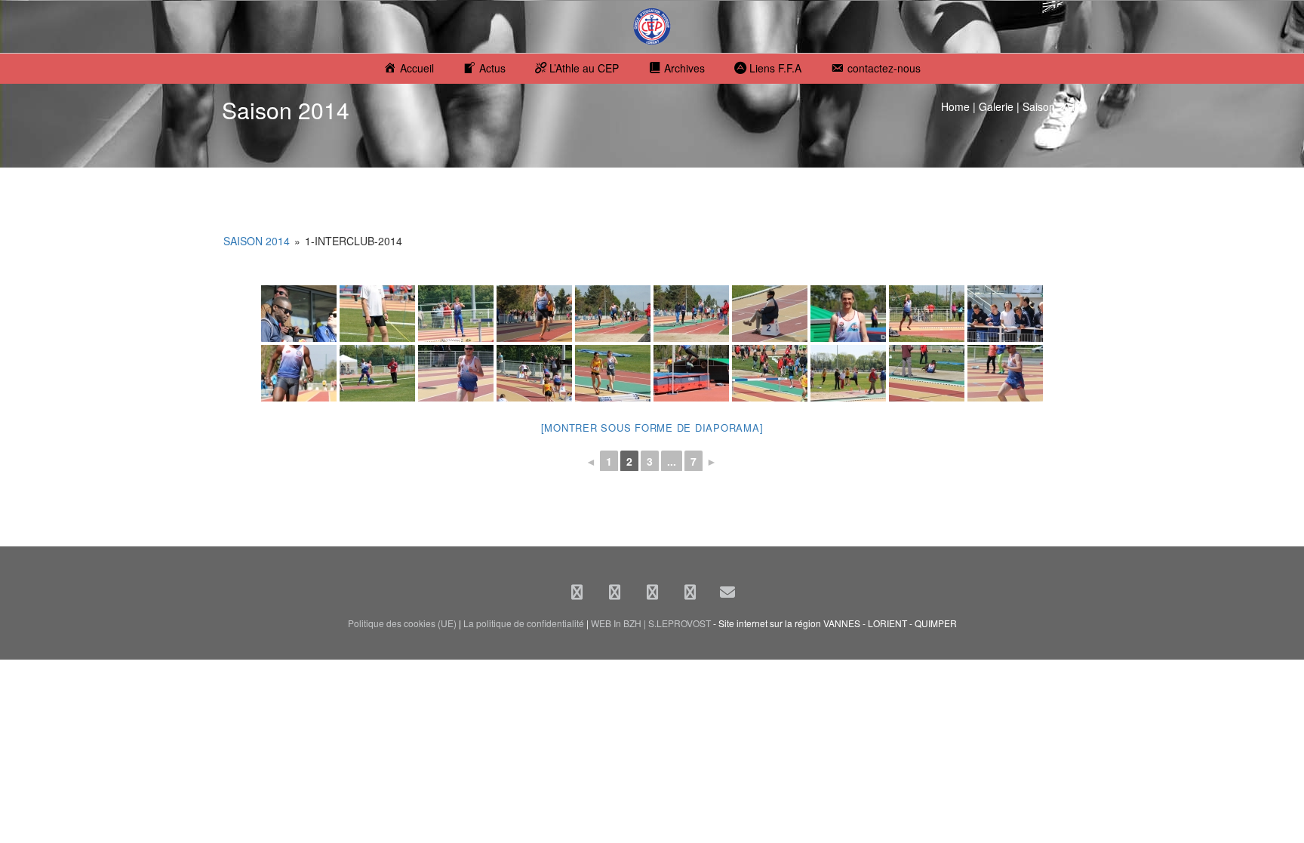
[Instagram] (652, 592)
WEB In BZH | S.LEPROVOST (651, 623)
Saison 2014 (256, 240)
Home (955, 106)
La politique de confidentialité (523, 623)
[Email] (727, 592)
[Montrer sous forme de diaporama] (652, 427)
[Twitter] (614, 592)
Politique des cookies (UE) (402, 623)
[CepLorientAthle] (690, 592)
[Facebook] (576, 592)
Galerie (996, 106)
